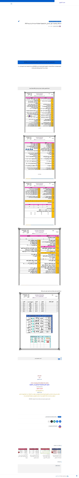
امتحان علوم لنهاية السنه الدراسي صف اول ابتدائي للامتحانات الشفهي (57, 456)
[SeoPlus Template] (67, 476)
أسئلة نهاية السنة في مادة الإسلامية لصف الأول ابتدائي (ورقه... (23, 456)
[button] (57, 421)
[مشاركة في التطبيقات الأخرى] (49, 421)
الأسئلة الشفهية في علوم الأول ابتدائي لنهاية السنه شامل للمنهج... (34, 456)
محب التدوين (62, 2)
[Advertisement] (39, 13)
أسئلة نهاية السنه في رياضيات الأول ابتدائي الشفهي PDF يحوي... (46, 456)
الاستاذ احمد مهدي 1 (56, 26)
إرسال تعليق (58, 465)
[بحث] (11, 3)
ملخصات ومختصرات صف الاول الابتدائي (55, 21)
